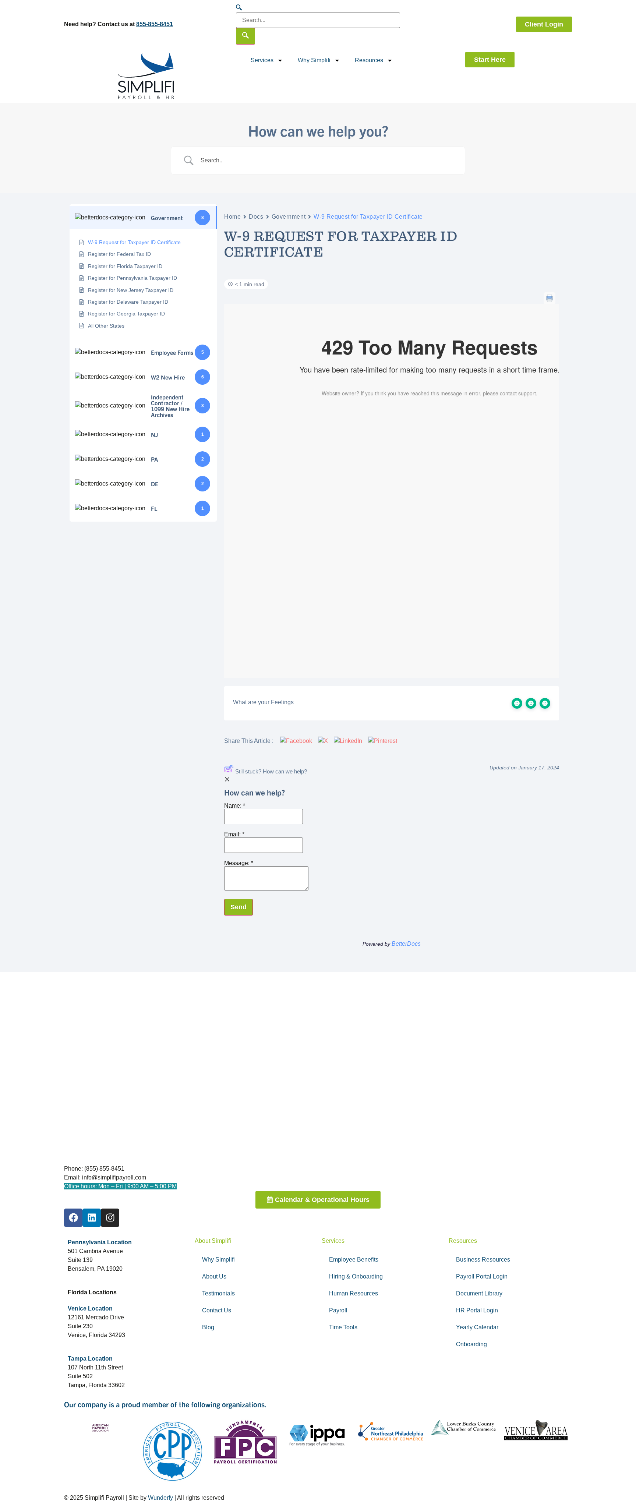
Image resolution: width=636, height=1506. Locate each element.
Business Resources (483, 1259)
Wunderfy (160, 1498)
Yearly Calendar (477, 1327)
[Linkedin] (91, 1218)
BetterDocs (406, 944)
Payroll (338, 1310)
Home (232, 217)
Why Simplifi (314, 60)
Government (289, 217)
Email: (234, 834)
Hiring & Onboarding (356, 1276)
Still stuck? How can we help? (271, 771)
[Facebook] (73, 1218)
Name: (234, 806)
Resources (369, 60)
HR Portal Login (477, 1310)
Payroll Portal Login (482, 1276)
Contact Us (216, 1310)
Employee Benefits (353, 1259)
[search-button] (245, 36)
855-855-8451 (154, 24)
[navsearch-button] (239, 8)
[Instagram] (110, 1218)
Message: (238, 863)
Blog (208, 1327)
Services (262, 60)
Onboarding (471, 1344)
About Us (214, 1276)
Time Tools (343, 1327)
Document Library (479, 1293)
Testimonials (218, 1293)
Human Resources (353, 1293)
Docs (256, 217)
